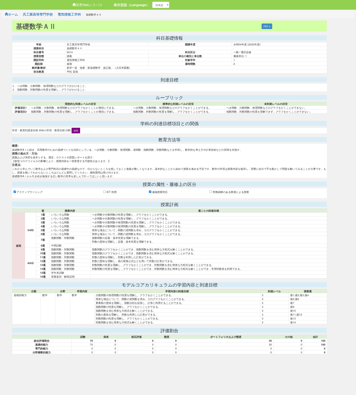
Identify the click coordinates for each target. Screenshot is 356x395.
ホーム (13, 14)
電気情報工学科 (69, 14)
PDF (266, 26)
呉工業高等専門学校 (38, 14)
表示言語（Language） (131, 5)
